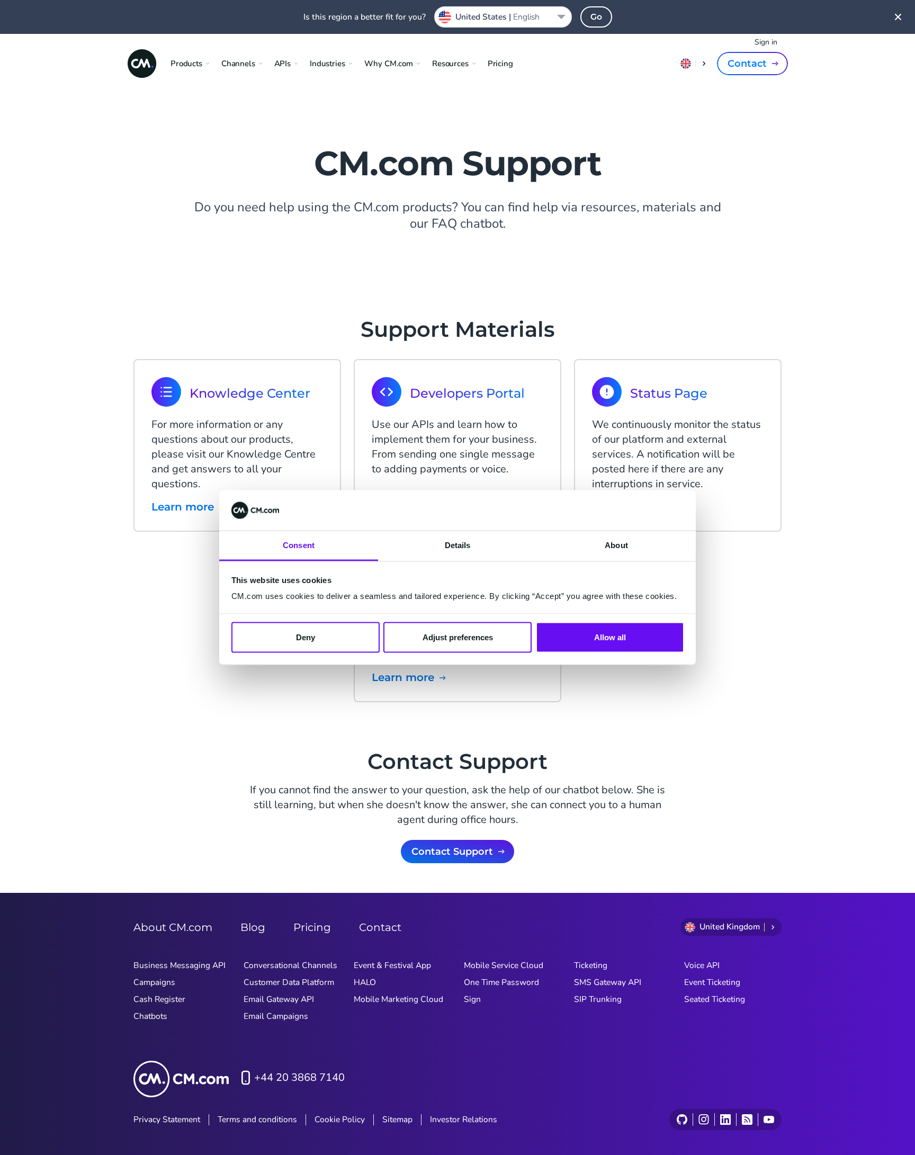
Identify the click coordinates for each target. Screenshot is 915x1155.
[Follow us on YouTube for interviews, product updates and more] (768, 1119)
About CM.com (172, 927)
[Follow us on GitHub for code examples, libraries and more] (682, 1119)
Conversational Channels (290, 965)
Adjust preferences (458, 636)
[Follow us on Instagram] (703, 1119)
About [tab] (616, 545)
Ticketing (590, 965)
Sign (472, 999)
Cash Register (159, 999)
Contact (747, 63)
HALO (365, 982)
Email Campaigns (276, 1016)
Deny (305, 636)
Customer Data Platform (289, 982)
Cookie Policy (340, 1119)
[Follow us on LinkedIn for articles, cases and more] (725, 1119)
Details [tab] (458, 545)
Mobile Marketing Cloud (398, 999)
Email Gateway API (279, 999)
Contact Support (452, 851)
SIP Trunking (598, 999)
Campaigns (154, 982)
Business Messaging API (179, 965)
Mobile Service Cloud (503, 965)
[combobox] (503, 17)
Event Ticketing (712, 982)
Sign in (766, 42)
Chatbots (150, 1016)
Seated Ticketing (714, 999)
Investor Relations (463, 1119)
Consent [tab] (299, 545)
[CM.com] (142, 63)
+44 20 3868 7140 (299, 1077)
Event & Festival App (392, 965)
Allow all (610, 636)
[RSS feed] (747, 1119)
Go (596, 17)
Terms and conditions (257, 1119)
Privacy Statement (166, 1119)
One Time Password (501, 982)
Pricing (500, 63)
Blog (252, 927)
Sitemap (397, 1119)
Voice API (702, 965)
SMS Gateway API (607, 982)
